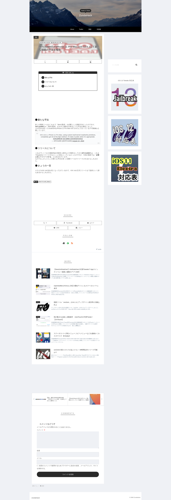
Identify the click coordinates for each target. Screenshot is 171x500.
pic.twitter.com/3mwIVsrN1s (73, 139)
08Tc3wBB (43, 181)
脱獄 (37, 181)
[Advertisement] (68, 103)
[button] (91, 61)
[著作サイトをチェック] (64, 243)
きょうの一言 (49, 86)
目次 (67, 73)
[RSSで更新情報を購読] (72, 243)
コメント (41, 430)
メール (39, 458)
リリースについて (51, 82)
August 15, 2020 (78, 141)
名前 (38, 451)
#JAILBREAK (58, 139)
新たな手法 (48, 77)
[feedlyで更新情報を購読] (68, 243)
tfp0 (50, 181)
